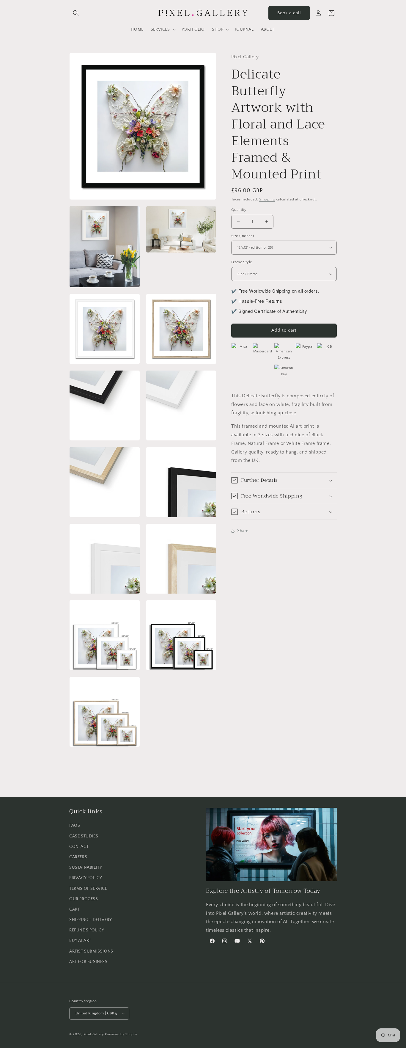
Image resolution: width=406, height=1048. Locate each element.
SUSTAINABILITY (85, 867)
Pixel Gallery (94, 1034)
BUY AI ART (80, 940)
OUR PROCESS (83, 899)
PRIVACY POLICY (85, 878)
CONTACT (79, 846)
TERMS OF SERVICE (88, 888)
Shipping (267, 199)
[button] (75, 13)
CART (74, 909)
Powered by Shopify (121, 1034)
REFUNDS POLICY (86, 930)
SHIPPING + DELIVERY (90, 919)
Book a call (289, 12)
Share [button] (242, 530)
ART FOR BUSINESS (88, 961)
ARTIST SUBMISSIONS (91, 951)
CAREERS (78, 857)
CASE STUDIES (83, 836)
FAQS (74, 825)
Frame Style (241, 262)
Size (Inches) (242, 235)
